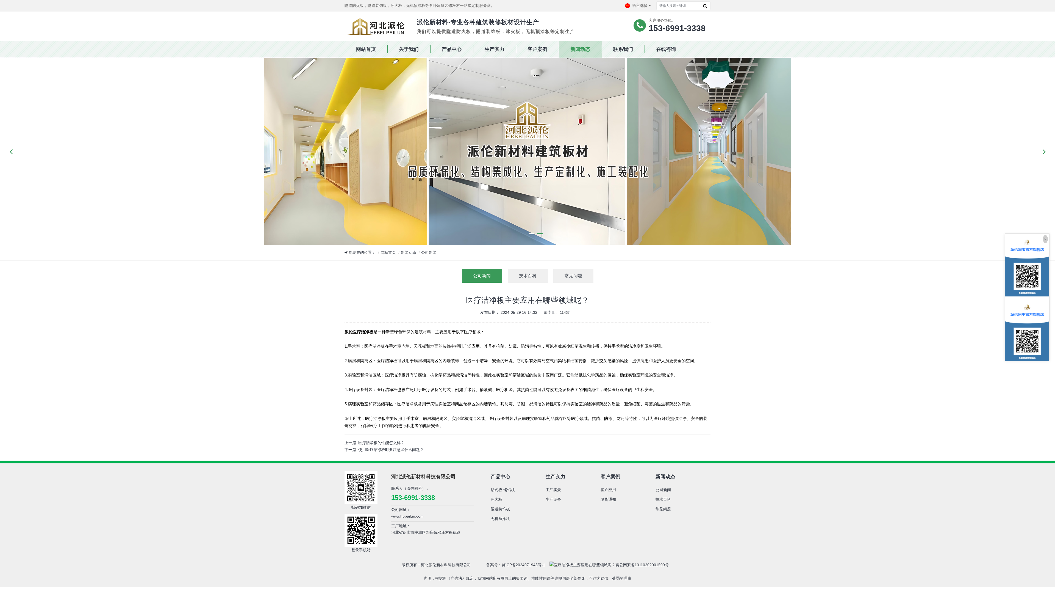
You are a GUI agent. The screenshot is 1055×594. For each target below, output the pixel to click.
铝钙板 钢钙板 (503, 490)
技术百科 (663, 499)
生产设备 (553, 499)
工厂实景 (553, 490)
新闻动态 (408, 252)
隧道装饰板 (500, 509)
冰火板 (496, 499)
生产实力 (555, 476)
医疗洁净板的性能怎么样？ (381, 443)
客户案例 (610, 476)
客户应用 (608, 490)
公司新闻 (429, 252)
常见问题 (663, 509)
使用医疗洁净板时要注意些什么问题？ (391, 449)
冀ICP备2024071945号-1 (523, 565)
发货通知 (608, 499)
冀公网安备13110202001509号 (642, 565)
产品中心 (500, 476)
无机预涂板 (500, 518)
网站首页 (388, 252)
